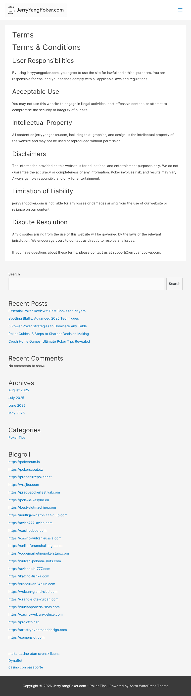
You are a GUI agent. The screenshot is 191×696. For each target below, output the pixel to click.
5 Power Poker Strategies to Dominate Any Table (47, 326)
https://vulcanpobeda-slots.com (34, 607)
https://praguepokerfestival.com (34, 492)
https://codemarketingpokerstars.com (38, 553)
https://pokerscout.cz (25, 469)
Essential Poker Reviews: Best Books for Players (47, 311)
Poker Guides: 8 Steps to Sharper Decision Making (48, 334)
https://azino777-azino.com (30, 523)
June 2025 (16, 405)
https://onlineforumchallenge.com (35, 546)
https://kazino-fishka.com (28, 576)
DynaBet (15, 661)
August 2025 (18, 390)
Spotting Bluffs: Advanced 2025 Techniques (43, 318)
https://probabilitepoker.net (30, 477)
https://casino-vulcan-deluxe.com (35, 614)
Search (14, 274)
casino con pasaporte (25, 667)
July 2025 (16, 398)
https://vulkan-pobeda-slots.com (34, 561)
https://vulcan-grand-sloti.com (32, 592)
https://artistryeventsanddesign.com (37, 630)
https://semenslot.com (26, 637)
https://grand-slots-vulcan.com (33, 599)
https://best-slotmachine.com (32, 507)
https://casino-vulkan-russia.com (34, 538)
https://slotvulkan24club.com (31, 584)
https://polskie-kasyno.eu (28, 500)
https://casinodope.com (27, 530)
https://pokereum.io (24, 462)
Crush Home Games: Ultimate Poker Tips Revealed (49, 341)
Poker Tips (16, 437)
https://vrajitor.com (23, 485)
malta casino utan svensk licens (33, 654)
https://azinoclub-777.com (29, 569)
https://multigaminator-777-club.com (37, 515)
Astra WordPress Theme (149, 686)
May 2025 (16, 413)
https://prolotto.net (23, 622)
